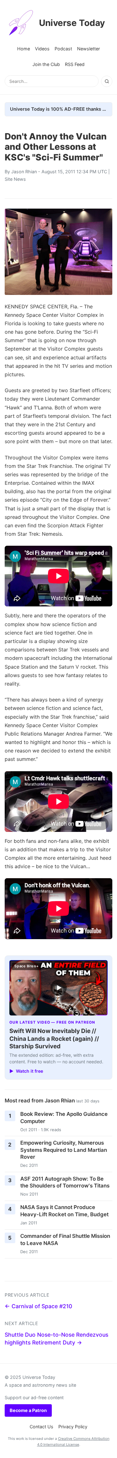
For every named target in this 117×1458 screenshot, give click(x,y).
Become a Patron (28, 1410)
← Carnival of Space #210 (38, 1306)
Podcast (63, 48)
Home (23, 48)
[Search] (106, 81)
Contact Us (41, 1426)
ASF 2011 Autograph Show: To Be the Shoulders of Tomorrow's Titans (65, 1182)
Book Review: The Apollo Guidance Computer (64, 1117)
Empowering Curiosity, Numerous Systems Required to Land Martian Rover (63, 1150)
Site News (15, 179)
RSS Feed (75, 64)
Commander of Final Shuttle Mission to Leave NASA (65, 1239)
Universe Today (72, 23)
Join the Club (46, 64)
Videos (42, 48)
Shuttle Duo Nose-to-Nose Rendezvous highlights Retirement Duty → (56, 1338)
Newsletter (88, 48)
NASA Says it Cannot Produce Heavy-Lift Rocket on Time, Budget (64, 1211)
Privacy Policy (72, 1426)
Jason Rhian (24, 171)
